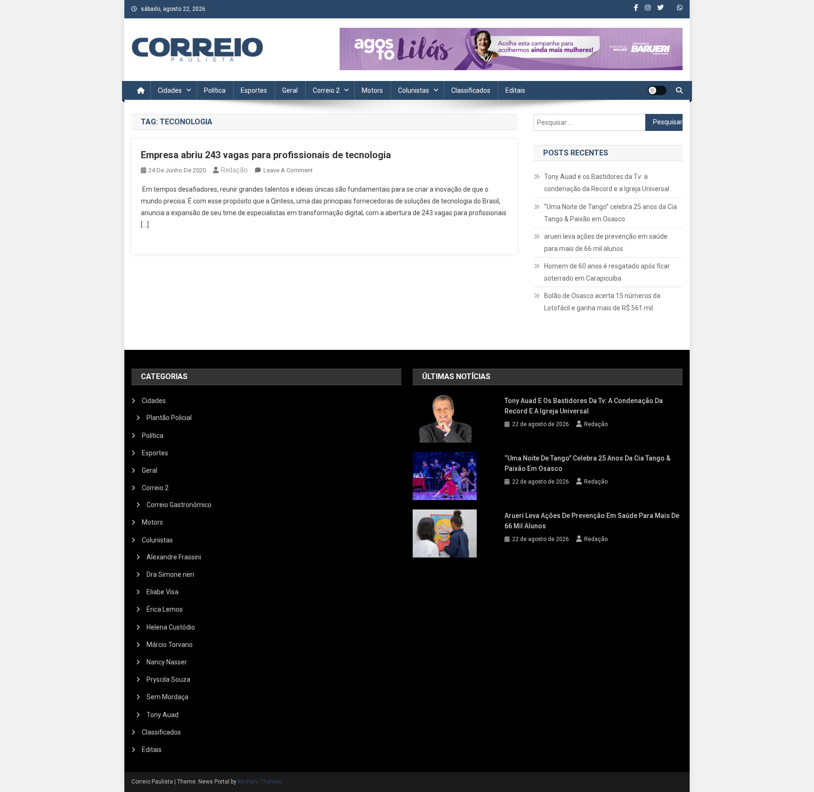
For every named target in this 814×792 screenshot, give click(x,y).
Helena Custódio (171, 627)
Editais (515, 90)
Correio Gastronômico (179, 505)
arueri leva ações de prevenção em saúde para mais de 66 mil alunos (605, 242)
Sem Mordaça (167, 697)
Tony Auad (163, 715)
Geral (290, 90)
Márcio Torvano (170, 644)
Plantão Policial (169, 417)
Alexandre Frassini (174, 557)
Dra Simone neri (170, 574)
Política (215, 90)
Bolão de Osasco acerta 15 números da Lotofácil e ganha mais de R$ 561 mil (602, 302)
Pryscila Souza (168, 679)
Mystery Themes (260, 781)
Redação (234, 170)
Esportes (254, 90)
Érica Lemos (165, 609)
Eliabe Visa (163, 592)
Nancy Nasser (167, 662)
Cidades (170, 90)
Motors (372, 90)
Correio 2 (326, 90)
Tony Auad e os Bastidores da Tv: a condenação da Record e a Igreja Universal (606, 183)
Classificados (470, 90)
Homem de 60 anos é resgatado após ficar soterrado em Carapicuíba (607, 272)
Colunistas (413, 90)
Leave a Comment (288, 170)
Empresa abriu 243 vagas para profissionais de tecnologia (266, 155)
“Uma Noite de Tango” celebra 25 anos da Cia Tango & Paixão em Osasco (610, 213)
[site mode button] (657, 90)
